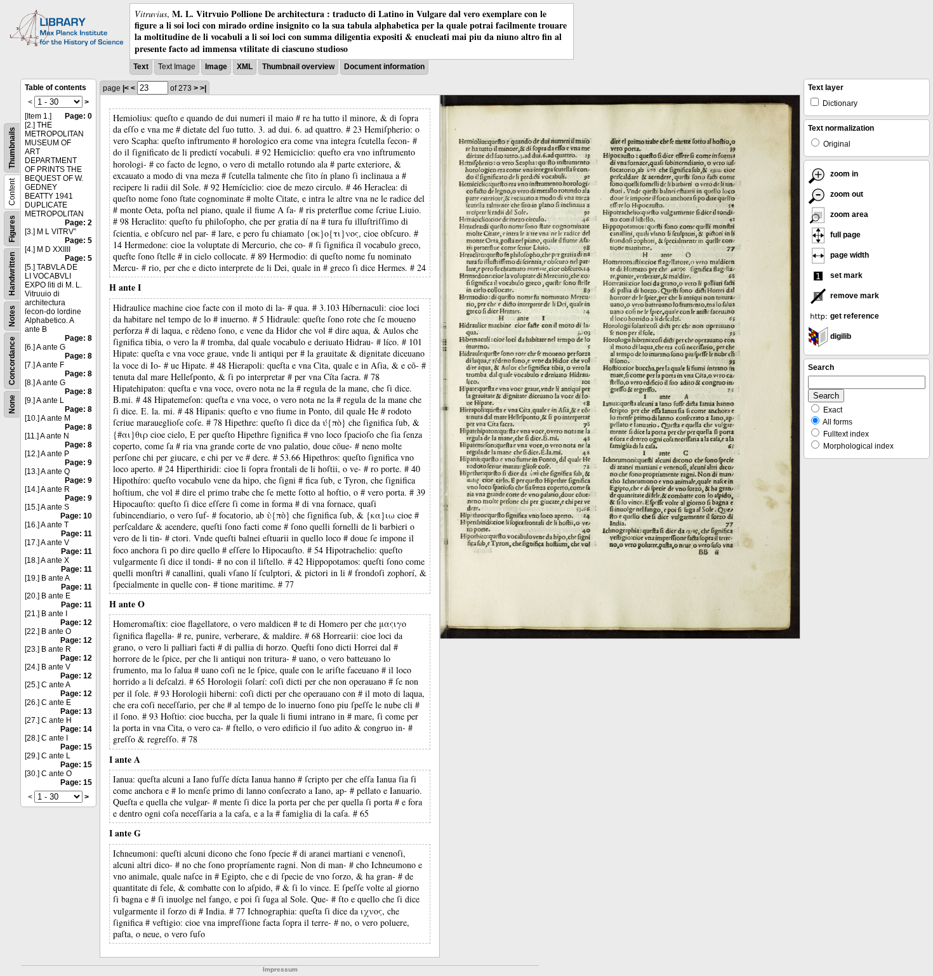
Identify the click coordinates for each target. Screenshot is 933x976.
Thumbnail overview (298, 66)
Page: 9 (78, 462)
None (12, 404)
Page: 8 (78, 338)
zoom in (843, 173)
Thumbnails (12, 148)
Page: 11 (76, 533)
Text (141, 66)
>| (203, 88)
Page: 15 (76, 746)
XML (245, 66)
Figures (12, 228)
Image (216, 66)
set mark (845, 275)
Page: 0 (78, 116)
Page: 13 (76, 711)
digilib (839, 336)
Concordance (12, 360)
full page (844, 234)
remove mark (853, 295)
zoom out (845, 194)
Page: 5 (78, 240)
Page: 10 (76, 515)
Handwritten (12, 274)
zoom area (848, 214)
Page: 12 (76, 622)
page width (848, 255)
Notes (12, 316)
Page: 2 (78, 222)
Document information (384, 66)
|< (125, 88)
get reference (853, 316)
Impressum (280, 969)
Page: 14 (76, 729)
